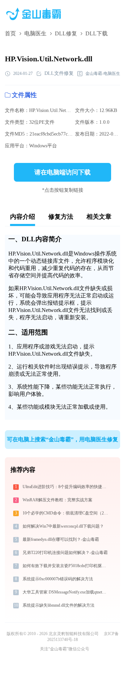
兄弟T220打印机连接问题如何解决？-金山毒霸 (65, 552)
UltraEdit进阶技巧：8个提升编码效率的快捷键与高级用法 (66, 486)
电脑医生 (35, 33)
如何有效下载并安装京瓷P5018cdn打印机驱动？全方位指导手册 (66, 565)
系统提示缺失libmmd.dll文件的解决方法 (58, 605)
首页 (10, 33)
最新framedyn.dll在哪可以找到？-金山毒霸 (61, 539)
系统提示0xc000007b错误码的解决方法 (58, 578)
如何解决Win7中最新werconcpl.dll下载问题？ (63, 526)
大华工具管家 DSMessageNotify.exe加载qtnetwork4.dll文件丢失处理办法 (66, 592)
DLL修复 (66, 33)
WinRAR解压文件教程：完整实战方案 (57, 499)
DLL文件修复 (59, 73)
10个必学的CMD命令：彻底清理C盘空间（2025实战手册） (66, 513)
